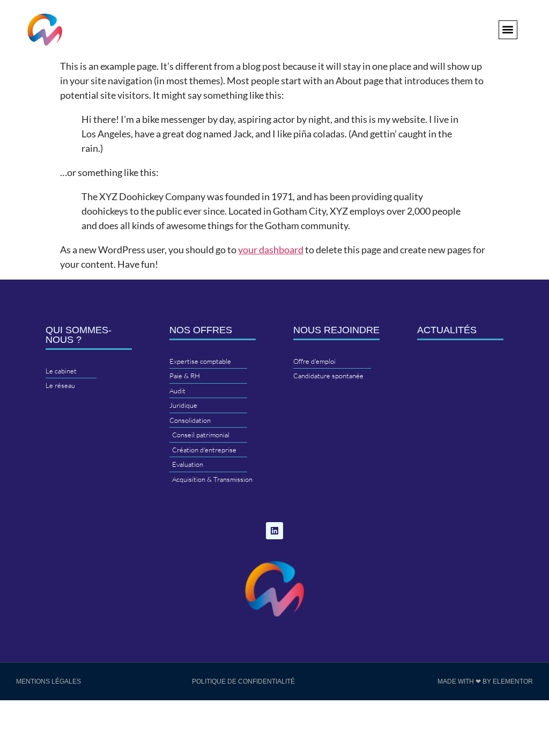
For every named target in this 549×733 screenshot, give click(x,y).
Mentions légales (48, 681)
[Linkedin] (274, 530)
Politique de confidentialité (243, 681)
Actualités (447, 330)
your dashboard (270, 249)
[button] (508, 29)
